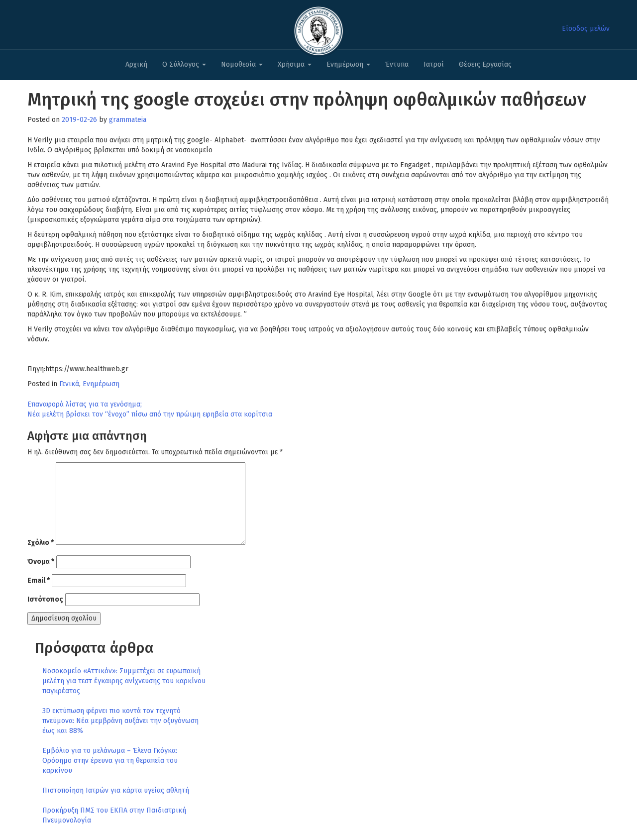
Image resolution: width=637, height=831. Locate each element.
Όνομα (40, 561)
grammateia (127, 119)
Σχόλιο (40, 542)
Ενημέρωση (345, 64)
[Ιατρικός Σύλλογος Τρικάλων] (318, 28)
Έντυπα (397, 64)
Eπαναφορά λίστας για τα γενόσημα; (84, 404)
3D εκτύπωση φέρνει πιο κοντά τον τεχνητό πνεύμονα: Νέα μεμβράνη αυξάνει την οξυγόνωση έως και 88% (120, 721)
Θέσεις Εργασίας (485, 64)
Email (38, 580)
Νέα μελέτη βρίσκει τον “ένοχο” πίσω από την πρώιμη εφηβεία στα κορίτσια (149, 414)
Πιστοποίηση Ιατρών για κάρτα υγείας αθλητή (115, 790)
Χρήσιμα (292, 64)
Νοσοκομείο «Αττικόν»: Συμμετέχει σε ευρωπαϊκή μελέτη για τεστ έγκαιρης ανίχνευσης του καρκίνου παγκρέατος (124, 681)
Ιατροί (434, 64)
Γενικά (69, 384)
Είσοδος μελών (586, 28)
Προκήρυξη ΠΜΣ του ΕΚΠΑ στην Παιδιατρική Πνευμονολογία (114, 815)
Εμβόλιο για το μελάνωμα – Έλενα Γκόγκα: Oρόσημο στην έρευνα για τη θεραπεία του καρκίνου (110, 760)
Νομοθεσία (239, 64)
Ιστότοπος (45, 599)
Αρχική (136, 64)
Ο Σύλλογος (181, 64)
